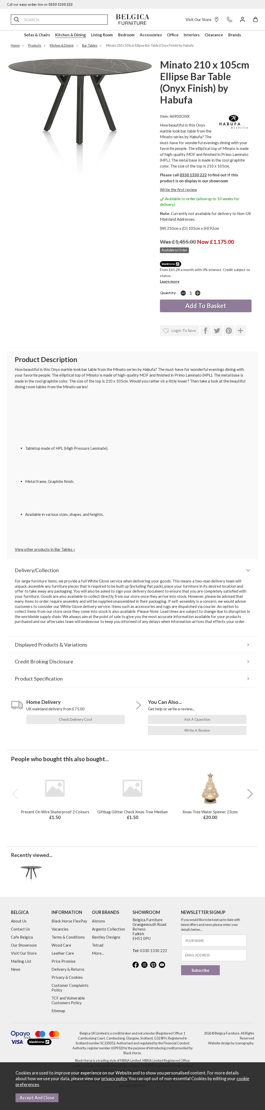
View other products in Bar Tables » (45, 549)
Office (173, 34)
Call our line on (40, 4)
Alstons (98, 921)
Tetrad (97, 945)
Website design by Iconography (230, 1043)
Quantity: (168, 293)
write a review (197, 730)
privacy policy (114, 1078)
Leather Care (62, 953)
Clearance (214, 34)
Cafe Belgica (22, 937)
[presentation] (15, 794)
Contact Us (20, 929)
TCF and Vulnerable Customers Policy (68, 1000)
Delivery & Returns (67, 969)
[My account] (242, 19)
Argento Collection (108, 929)
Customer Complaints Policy (70, 987)
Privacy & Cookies (67, 977)
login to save (183, 330)
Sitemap (58, 1010)
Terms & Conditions (68, 937)
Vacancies (60, 929)
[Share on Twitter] (217, 330)
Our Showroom (24, 945)
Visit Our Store (198, 19)
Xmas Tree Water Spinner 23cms (210, 811)
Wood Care (61, 945)
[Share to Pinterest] (229, 330)
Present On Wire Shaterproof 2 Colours (55, 811)
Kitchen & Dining (70, 34)
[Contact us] (229, 19)
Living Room (102, 34)
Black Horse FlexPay (69, 921)
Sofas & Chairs (37, 34)
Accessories (151, 34)
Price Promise (63, 961)
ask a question (197, 719)
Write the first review (178, 189)
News (15, 969)
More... (98, 953)
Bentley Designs (106, 937)
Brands (234, 34)
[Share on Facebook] (205, 330)
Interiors (192, 34)
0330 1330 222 (193, 174)
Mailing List (21, 961)
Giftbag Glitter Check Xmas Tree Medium (132, 811)
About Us (19, 921)
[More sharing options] (240, 330)
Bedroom (126, 34)
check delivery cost (75, 719)
